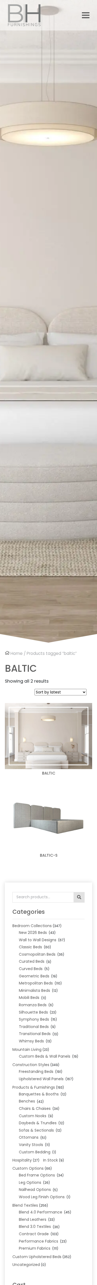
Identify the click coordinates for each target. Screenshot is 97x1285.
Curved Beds (31, 968)
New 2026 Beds (33, 932)
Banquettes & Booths (39, 1094)
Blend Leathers (32, 1219)
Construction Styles (30, 1064)
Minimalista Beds (34, 990)
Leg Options (30, 1182)
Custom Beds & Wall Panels (44, 1056)
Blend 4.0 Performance (40, 1212)
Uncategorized (26, 1264)
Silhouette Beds (33, 1012)
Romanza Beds (33, 1005)
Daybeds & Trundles (38, 1123)
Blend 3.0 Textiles (35, 1226)
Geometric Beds (34, 976)
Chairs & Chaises (35, 1108)
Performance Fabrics (38, 1241)
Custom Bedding (34, 1152)
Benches (27, 1101)
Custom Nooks (32, 1116)
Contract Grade (34, 1234)
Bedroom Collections (32, 925)
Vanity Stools (31, 1144)
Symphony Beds (34, 1019)
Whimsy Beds (31, 1041)
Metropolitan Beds (36, 983)
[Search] (79, 897)
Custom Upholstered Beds (36, 1256)
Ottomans (29, 1137)
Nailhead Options (35, 1189)
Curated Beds (31, 961)
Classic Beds (30, 947)
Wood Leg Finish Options (42, 1197)
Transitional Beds (35, 1033)
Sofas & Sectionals (36, 1130)
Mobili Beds (29, 997)
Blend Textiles (25, 1205)
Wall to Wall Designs (37, 940)
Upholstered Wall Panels (41, 1079)
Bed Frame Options (37, 1175)
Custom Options (28, 1168)
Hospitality (22, 1160)
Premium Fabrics (34, 1248)
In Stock (50, 1160)
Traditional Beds (34, 1026)
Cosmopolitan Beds (37, 954)
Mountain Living (26, 1049)
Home (17, 653)
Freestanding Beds (36, 1071)
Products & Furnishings (33, 1087)
